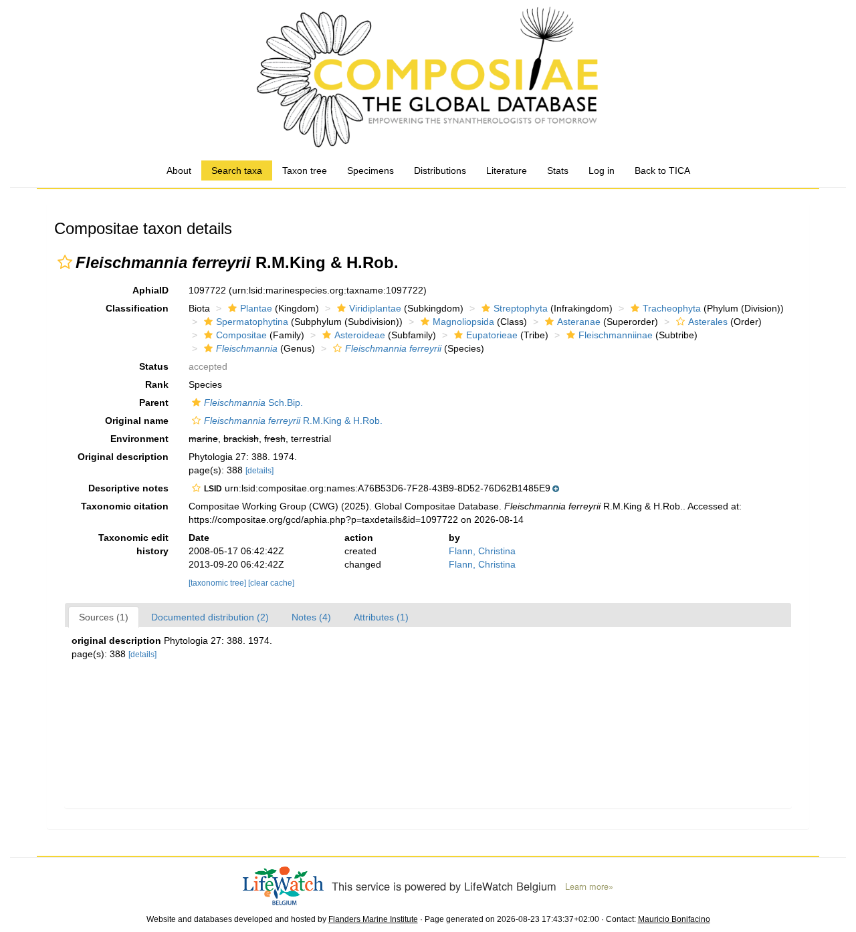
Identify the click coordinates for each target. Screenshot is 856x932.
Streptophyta (521, 308)
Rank (157, 384)
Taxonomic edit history (133, 544)
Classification (137, 308)
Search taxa (236, 170)
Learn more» (589, 887)
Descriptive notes (128, 488)
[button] (65, 262)
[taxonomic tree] (218, 583)
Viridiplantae (375, 308)
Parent (154, 402)
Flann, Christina (482, 551)
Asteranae (579, 321)
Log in (601, 170)
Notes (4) (311, 617)
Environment (139, 438)
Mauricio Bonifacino (674, 919)
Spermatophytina (252, 321)
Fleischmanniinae (615, 335)
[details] (259, 470)
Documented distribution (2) (210, 617)
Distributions (440, 170)
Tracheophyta (672, 308)
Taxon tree (304, 170)
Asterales (708, 321)
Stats (557, 170)
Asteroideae (359, 335)
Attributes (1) (381, 617)
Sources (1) (103, 617)
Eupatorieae (492, 335)
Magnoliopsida (463, 321)
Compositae (241, 335)
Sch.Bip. (253, 402)
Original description (123, 456)
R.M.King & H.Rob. (293, 420)
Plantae (256, 308)
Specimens (370, 170)
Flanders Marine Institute (373, 919)
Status (154, 366)
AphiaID (150, 290)
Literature (506, 170)
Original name (137, 420)
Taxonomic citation (125, 506)
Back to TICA (662, 170)
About (179, 170)
